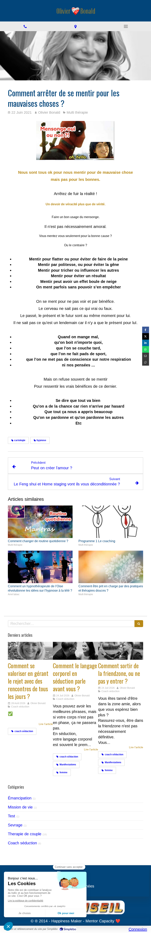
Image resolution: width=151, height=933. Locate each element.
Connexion (138, 929)
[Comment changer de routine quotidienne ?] (40, 522)
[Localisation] (75, 26)
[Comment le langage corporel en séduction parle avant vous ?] (75, 651)
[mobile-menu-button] (126, 26)
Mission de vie (20, 807)
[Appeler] (25, 26)
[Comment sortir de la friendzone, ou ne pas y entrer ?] (120, 651)
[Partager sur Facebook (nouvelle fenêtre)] (145, 330)
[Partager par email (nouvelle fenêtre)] (145, 356)
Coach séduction (22, 843)
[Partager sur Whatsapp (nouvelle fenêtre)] (145, 349)
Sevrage (15, 825)
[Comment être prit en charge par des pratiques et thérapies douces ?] (110, 567)
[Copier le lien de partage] (145, 362)
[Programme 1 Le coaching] (110, 522)
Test (11, 816)
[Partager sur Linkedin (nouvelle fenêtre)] (145, 343)
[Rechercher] (138, 623)
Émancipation (19, 798)
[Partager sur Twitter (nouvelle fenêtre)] (145, 336)
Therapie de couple (24, 834)
